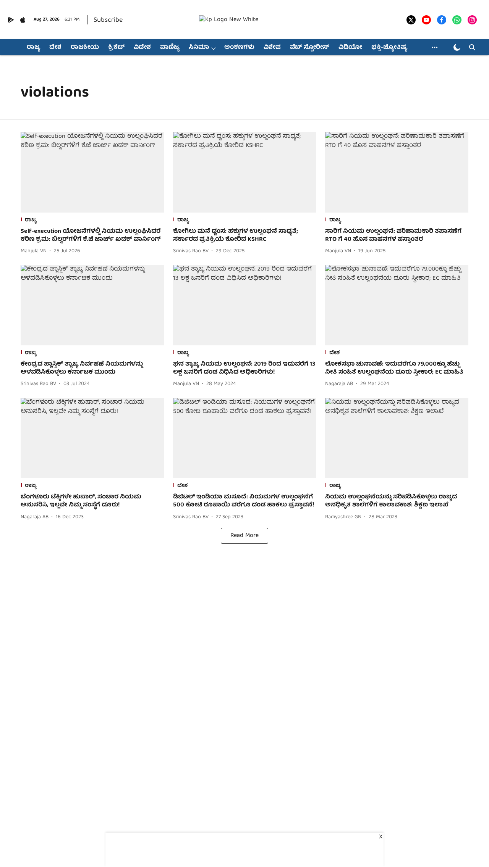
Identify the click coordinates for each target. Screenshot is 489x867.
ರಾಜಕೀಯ (85, 47)
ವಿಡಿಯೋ (350, 47)
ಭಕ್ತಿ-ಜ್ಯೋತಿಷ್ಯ (389, 47)
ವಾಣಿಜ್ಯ (170, 47)
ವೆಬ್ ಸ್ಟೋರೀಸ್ (309, 47)
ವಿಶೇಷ (272, 47)
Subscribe (108, 20)
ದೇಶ (55, 47)
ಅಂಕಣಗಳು (239, 47)
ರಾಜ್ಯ (33, 47)
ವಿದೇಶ (142, 47)
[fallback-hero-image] (92, 172)
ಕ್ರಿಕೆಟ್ (116, 47)
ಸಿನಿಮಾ (199, 47)
